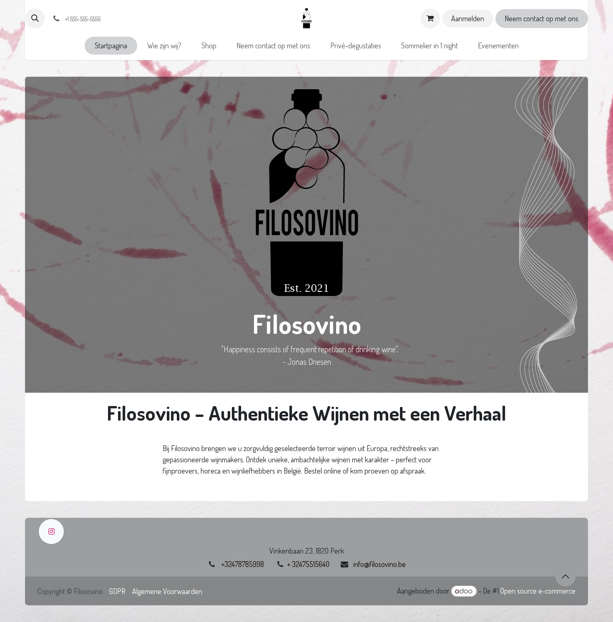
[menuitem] (111, 46)
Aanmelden (467, 18)
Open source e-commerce (537, 590)
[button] (35, 18)
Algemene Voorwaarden (167, 591)
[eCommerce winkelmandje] (430, 18)
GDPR (117, 591)
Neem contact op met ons (541, 18)
